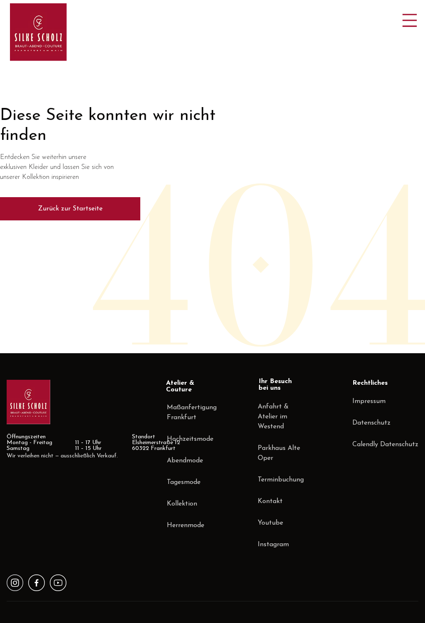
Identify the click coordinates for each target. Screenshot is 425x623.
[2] (58, 582)
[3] (15, 582)
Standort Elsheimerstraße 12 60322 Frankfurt (156, 443)
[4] (36, 582)
